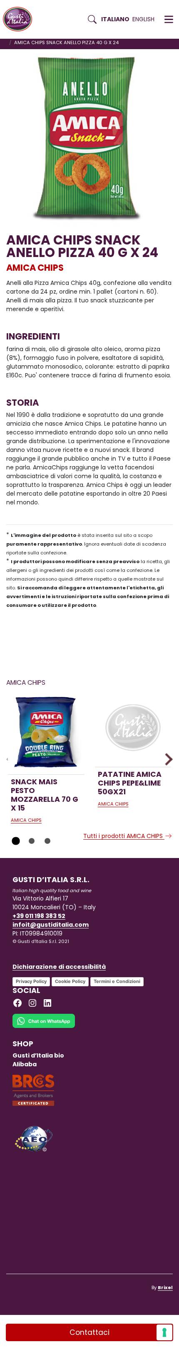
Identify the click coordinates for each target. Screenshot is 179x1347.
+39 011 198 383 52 (38, 916)
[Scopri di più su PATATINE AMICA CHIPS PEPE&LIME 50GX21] (133, 728)
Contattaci (89, 1332)
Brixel (165, 1287)
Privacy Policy (31, 981)
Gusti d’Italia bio (38, 1055)
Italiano (115, 19)
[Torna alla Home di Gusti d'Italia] (20, 19)
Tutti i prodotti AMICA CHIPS (123, 836)
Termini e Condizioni (117, 981)
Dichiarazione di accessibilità (59, 967)
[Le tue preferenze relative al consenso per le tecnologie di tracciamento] (164, 1332)
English (143, 19)
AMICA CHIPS (35, 268)
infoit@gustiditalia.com (50, 924)
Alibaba (24, 1064)
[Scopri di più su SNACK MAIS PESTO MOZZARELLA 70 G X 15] (46, 732)
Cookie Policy (70, 981)
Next (166, 759)
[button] (169, 19)
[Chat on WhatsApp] (43, 1026)
